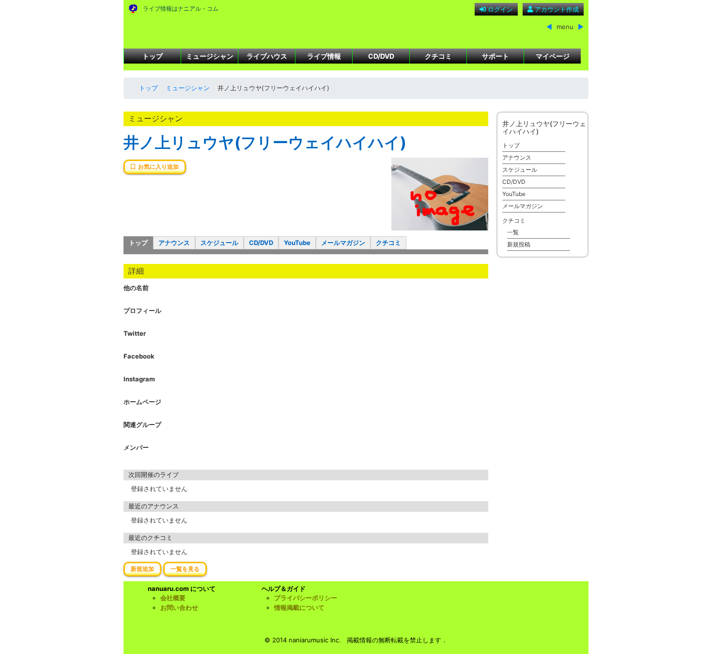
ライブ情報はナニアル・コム (180, 8)
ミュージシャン (209, 56)
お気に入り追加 (157, 167)
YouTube (297, 242)
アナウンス (174, 242)
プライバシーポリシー (305, 598)
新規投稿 (518, 244)
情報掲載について (299, 607)
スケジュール (219, 242)
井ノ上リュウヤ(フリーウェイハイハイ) (265, 142)
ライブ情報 (324, 56)
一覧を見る (185, 569)
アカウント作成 (556, 9)
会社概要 (173, 598)
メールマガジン (343, 242)
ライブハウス (267, 56)
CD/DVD (381, 56)
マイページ (553, 56)
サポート (495, 56)
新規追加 (142, 569)
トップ (152, 56)
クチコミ (438, 56)
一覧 (513, 232)
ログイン (499, 9)
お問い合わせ (179, 607)
